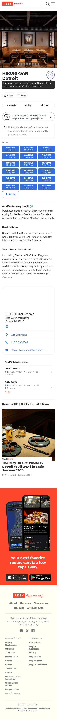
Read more (7, 277)
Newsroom (41, 603)
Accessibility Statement (28, 711)
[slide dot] (18, 64)
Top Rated (10, 653)
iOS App (19, 608)
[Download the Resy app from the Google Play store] (40, 577)
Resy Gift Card (12, 689)
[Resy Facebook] (33, 630)
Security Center (13, 693)
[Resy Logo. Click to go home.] (7, 4)
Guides (8, 664)
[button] (48, 4)
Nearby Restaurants (11, 643)
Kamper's (11, 382)
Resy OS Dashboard (38, 664)
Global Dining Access (11, 684)
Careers (25, 603)
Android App (35, 608)
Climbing (9, 649)
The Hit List (10, 668)
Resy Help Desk (36, 660)
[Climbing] (6, 392)
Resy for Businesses (34, 647)
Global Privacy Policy (14, 708)
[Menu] (52, 4)
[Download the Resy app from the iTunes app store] (17, 577)
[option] (28, 39)
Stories (8, 672)
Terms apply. (47, 217)
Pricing (32, 653)
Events (8, 660)
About (13, 603)
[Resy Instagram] (21, 630)
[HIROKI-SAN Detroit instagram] (7, 326)
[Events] (9, 392)
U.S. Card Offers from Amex (13, 677)
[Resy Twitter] (27, 630)
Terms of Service (31, 708)
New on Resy (11, 656)
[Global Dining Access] (50, 75)
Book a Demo (35, 642)
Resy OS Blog (35, 656)
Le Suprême (12, 368)
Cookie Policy (44, 708)
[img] (3, 87)
